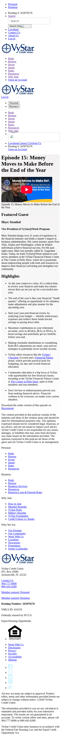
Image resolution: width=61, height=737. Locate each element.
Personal (12, 4)
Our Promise (15, 530)
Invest (11, 64)
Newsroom (14, 542)
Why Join (13, 76)
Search (11, 16)
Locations (13, 29)
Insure (11, 67)
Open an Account (17, 79)
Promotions (14, 545)
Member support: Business (15, 598)
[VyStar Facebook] (10, 667)
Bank (11, 58)
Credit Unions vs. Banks (21, 519)
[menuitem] (34, 58)
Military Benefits (17, 512)
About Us (13, 35)
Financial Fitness (44, 357)
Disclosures (14, 647)
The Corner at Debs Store (24, 381)
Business (13, 7)
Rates (11, 70)
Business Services (17, 486)
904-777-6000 (9, 583)
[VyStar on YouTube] (10, 687)
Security (12, 653)
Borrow (12, 61)
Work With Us (16, 536)
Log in (11, 38)
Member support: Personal (15, 592)
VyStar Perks (15, 509)
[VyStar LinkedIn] (10, 677)
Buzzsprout (7, 408)
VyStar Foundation (18, 516)
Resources (13, 73)
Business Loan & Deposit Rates (25, 492)
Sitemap (12, 659)
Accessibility (15, 656)
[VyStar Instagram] (10, 672)
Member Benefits (17, 506)
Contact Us (14, 32)
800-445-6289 (9, 586)
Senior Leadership (18, 548)
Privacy (12, 650)
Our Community (17, 533)
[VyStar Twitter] (10, 682)
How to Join (14, 503)
